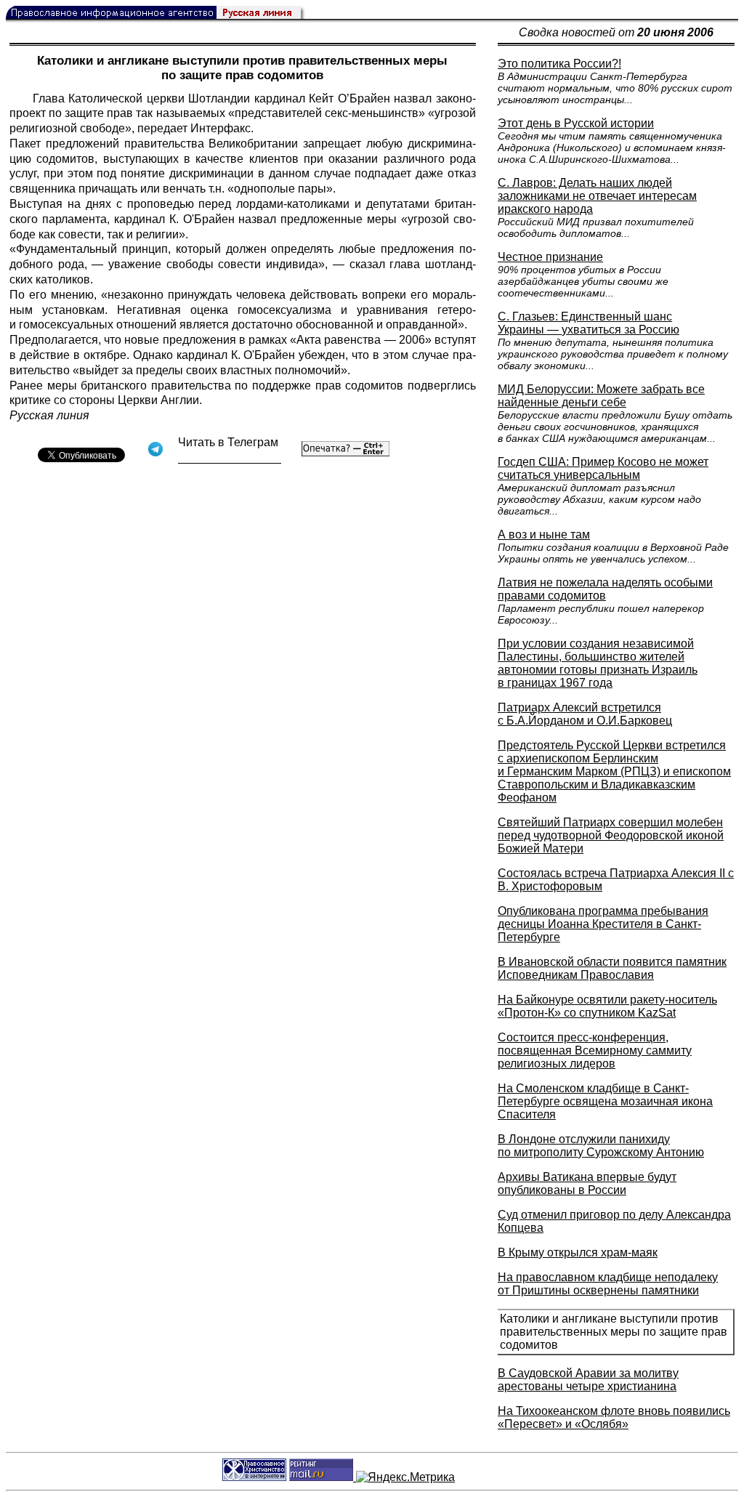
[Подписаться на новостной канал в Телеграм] (229, 458)
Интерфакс (220, 128)
